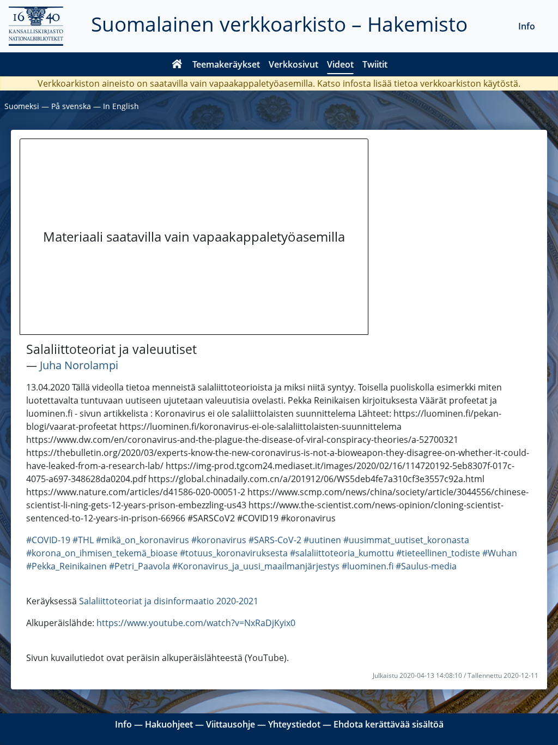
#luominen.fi (367, 566)
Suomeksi (21, 106)
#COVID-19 (48, 540)
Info (526, 26)
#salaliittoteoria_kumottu (342, 553)
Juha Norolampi (79, 365)
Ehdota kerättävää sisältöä (388, 724)
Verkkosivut (293, 64)
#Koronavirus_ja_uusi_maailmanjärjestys (255, 566)
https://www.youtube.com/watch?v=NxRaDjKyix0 (195, 623)
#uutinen (322, 540)
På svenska (71, 106)
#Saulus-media (426, 566)
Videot (340, 64)
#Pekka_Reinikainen (66, 566)
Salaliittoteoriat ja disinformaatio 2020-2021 (168, 601)
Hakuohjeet (169, 724)
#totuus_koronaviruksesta (234, 553)
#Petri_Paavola (139, 566)
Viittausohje (230, 724)
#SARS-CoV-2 (274, 540)
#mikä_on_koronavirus (142, 540)
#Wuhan (499, 553)
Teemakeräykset (226, 64)
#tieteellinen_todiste (438, 553)
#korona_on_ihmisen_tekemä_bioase (102, 553)
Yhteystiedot (294, 724)
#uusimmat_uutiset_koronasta (406, 540)
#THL (83, 540)
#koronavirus (218, 540)
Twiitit (374, 64)
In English (121, 106)
